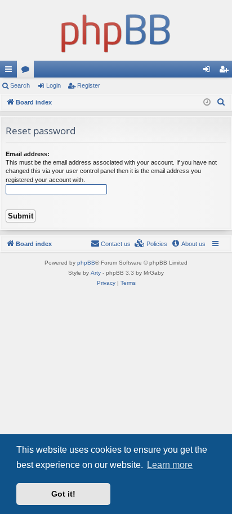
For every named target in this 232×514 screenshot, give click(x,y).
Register (88, 85)
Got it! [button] (63, 493)
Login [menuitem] (209, 71)
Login (53, 85)
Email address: (28, 154)
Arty (96, 273)
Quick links (11, 71)
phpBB (86, 263)
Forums (27, 71)
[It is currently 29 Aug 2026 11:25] (207, 102)
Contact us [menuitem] (116, 243)
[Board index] (116, 30)
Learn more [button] (170, 465)
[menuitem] (221, 102)
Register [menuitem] (226, 71)
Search (20, 85)
